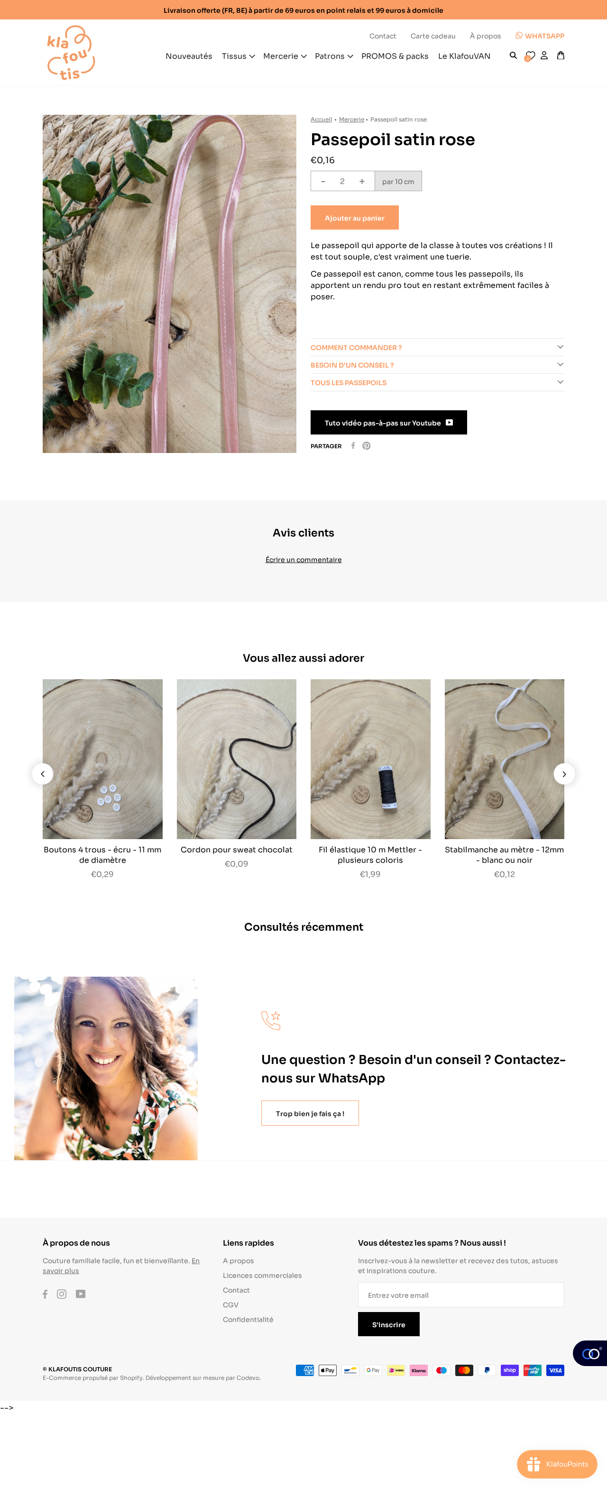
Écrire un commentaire (304, 559)
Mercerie (351, 119)
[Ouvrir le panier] (560, 55)
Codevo (248, 1377)
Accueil (321, 119)
